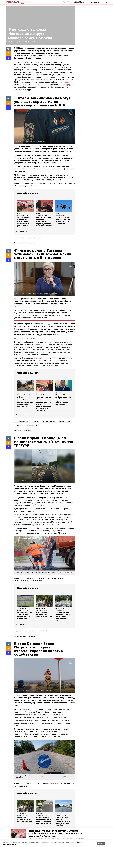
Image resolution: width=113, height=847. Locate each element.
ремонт (27, 631)
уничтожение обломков (36, 238)
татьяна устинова (64, 421)
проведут (68, 82)
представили (36, 183)
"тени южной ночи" (31, 425)
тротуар (18, 631)
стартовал (38, 358)
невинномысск (20, 238)
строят (29, 581)
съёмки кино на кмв (49, 421)
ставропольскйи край (40, 631)
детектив (18, 425)
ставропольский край (22, 421)
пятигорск (36, 421)
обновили (51, 783)
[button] (18, 833)
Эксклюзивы (94, 2)
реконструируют (66, 85)
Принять (101, 843)
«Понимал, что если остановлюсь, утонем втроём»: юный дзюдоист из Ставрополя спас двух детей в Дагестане (55, 833)
